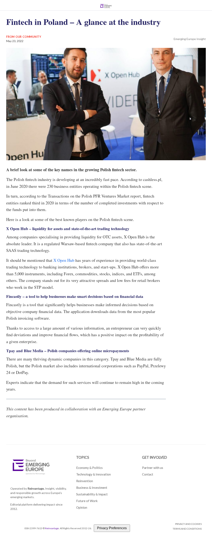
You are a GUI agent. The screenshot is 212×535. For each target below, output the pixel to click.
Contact (147, 474)
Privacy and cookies (188, 523)
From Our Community (23, 36)
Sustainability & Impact (92, 494)
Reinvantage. (36, 488)
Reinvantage (52, 528)
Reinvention (84, 481)
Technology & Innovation (93, 474)
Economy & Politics (89, 467)
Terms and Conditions (187, 528)
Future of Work (87, 501)
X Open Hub (63, 260)
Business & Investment (91, 487)
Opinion (81, 507)
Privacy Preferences (112, 528)
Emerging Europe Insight (190, 39)
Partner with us (152, 467)
